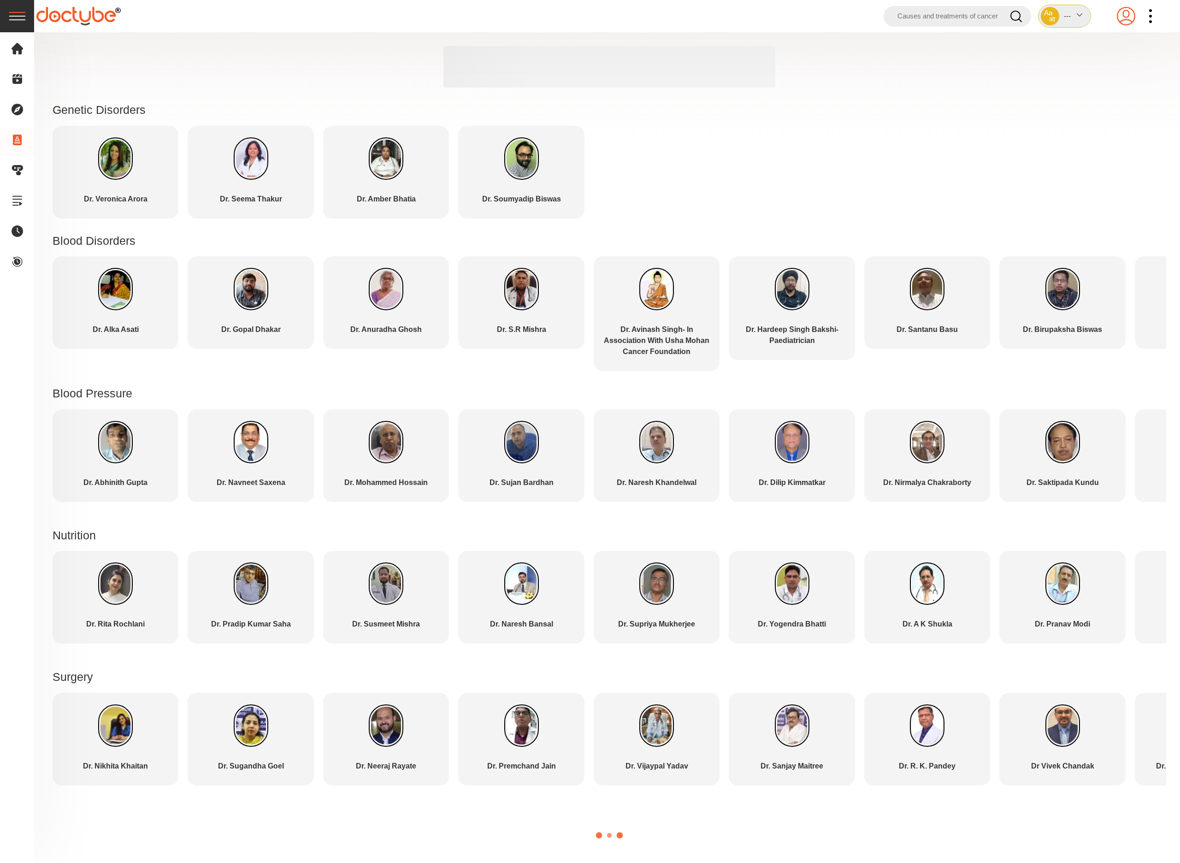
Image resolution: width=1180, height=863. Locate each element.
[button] (1064, 16)
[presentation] (17, 16)
